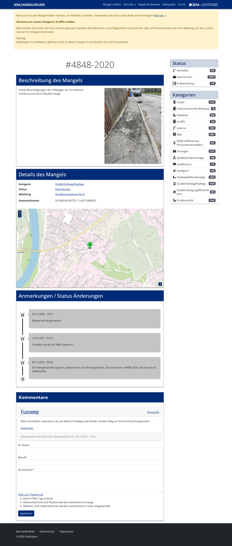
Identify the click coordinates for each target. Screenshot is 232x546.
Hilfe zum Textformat (30, 494)
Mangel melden (112, 4)
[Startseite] (30, 4)
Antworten (27, 428)
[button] (132, 125)
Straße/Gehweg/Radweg (69, 184)
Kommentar (25, 469)
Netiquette (169, 4)
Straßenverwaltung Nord (70, 194)
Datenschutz (47, 531)
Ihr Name (23, 445)
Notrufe (130, 4)
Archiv (181, 4)
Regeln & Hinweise (149, 4)
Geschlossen (62, 189)
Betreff (22, 457)
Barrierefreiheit (25, 531)
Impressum (66, 531)
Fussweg (30, 411)
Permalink (153, 412)
